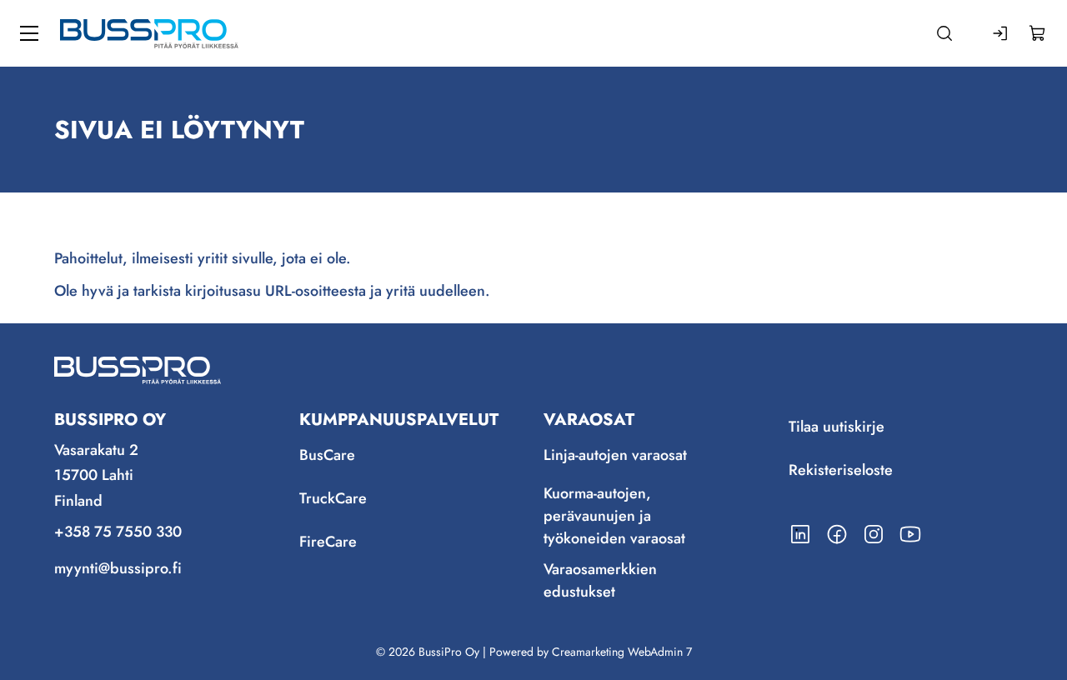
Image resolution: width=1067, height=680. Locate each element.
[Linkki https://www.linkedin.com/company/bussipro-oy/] (800, 534)
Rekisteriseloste (841, 471)
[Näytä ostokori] (1037, 33)
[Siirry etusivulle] (149, 33)
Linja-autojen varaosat (615, 456)
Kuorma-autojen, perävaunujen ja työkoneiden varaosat (614, 515)
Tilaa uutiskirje (836, 427)
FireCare (328, 542)
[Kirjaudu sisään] (1001, 33)
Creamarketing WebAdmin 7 (622, 651)
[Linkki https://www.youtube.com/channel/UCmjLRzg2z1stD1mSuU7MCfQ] (910, 534)
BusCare (327, 456)
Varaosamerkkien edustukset (600, 580)
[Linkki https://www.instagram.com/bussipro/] (873, 534)
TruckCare (333, 499)
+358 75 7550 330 (118, 531)
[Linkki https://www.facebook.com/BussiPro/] (837, 534)
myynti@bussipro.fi (118, 568)
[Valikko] (29, 33)
